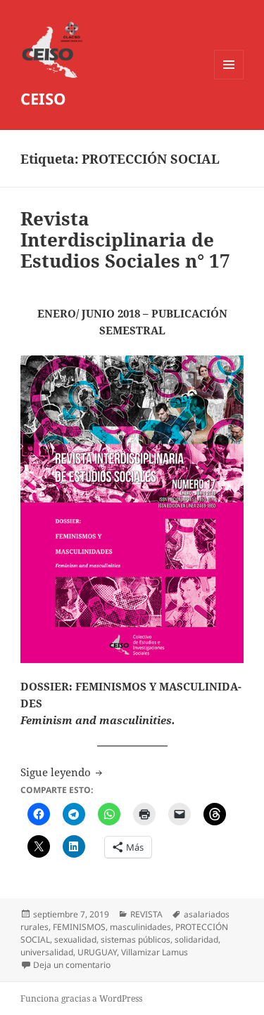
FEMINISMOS (79, 927)
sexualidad (75, 939)
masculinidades (140, 927)
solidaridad (196, 939)
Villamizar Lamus (154, 952)
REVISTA (146, 914)
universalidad (46, 952)
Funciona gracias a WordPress (81, 998)
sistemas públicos (135, 939)
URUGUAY (97, 952)
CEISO (43, 98)
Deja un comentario (72, 965)
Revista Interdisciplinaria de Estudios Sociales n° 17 (125, 239)
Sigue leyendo (62, 772)
